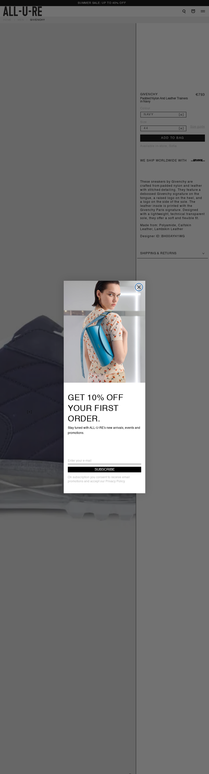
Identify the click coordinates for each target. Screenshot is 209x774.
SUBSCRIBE (105, 469)
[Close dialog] (139, 287)
